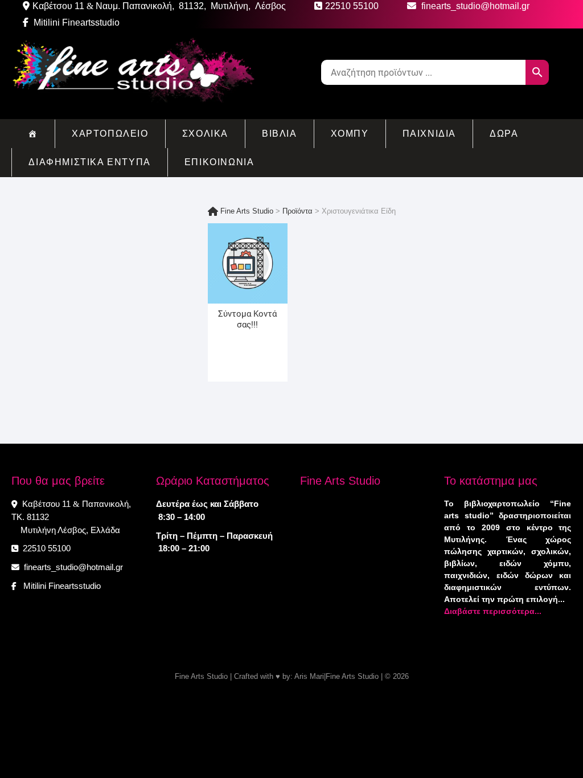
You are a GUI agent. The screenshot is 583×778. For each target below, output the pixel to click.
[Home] (33, 134)
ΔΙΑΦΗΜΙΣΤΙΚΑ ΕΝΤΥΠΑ (89, 162)
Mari (315, 676)
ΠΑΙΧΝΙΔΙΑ (429, 133)
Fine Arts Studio (201, 676)
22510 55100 (45, 548)
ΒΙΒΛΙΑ (279, 133)
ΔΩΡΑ (504, 133)
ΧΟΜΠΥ (350, 133)
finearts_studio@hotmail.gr (72, 567)
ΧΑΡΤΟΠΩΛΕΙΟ (110, 133)
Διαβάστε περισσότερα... (492, 611)
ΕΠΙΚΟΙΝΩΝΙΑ (219, 162)
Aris (300, 676)
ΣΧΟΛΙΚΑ (205, 133)
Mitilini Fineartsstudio (75, 22)
